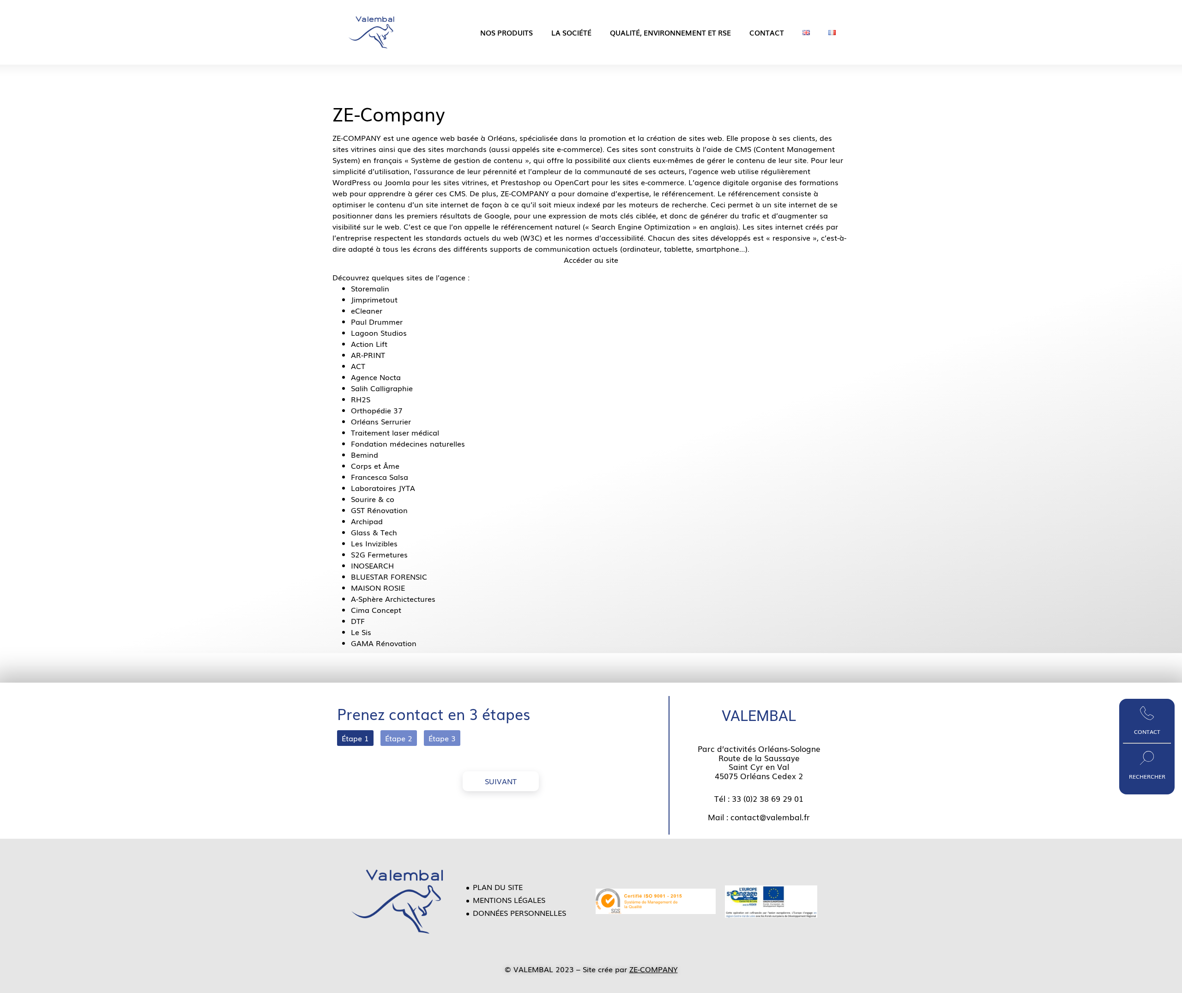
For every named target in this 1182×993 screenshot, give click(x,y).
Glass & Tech (374, 532)
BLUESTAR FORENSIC (389, 576)
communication (562, 248)
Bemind (364, 454)
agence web (714, 170)
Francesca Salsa (379, 476)
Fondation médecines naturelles (408, 443)
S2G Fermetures (379, 554)
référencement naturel (540, 226)
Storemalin (370, 288)
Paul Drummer (377, 321)
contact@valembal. (767, 817)
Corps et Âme (375, 465)
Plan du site (498, 886)
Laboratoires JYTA (383, 487)
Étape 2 (398, 738)
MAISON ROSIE (378, 587)
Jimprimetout (374, 299)
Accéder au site (591, 259)
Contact (766, 32)
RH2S (360, 399)
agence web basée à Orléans (463, 137)
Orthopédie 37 (377, 410)
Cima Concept (376, 609)
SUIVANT (501, 781)
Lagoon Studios (379, 332)
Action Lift (369, 343)
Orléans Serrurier (381, 421)
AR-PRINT (368, 354)
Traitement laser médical (395, 432)
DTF (358, 620)
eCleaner (366, 310)
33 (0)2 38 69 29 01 (767, 798)
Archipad (367, 521)
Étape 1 (355, 738)
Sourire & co (372, 498)
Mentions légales (509, 899)
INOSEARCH (372, 565)
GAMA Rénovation (383, 642)
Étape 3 (442, 738)
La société (571, 32)
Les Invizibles (374, 543)
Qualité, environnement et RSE (670, 32)
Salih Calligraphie (382, 388)
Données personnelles (519, 912)
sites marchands (457, 148)
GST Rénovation (379, 509)
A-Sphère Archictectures (393, 598)
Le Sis (361, 631)
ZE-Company (388, 113)
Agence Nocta (376, 376)
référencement (687, 193)
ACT (358, 365)
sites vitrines (354, 148)
